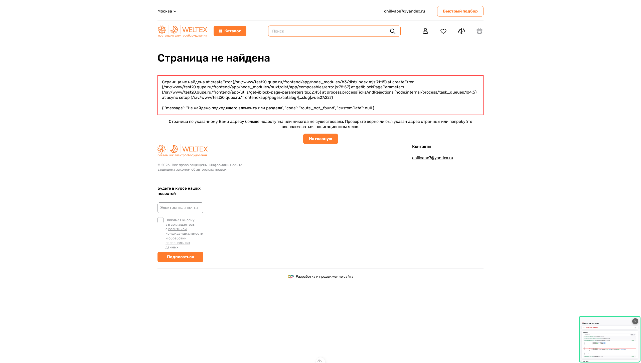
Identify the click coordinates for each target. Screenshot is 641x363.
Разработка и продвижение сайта (325, 276)
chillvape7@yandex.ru (404, 11)
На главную (320, 138)
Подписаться (180, 256)
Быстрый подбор (460, 11)
